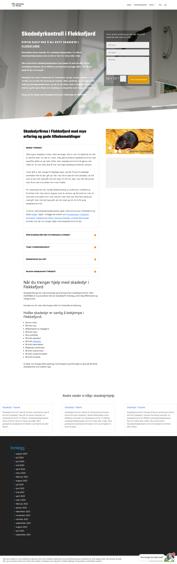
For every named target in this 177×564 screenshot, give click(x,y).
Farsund (58, 218)
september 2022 (23, 523)
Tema (151, 5)
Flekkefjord (31, 46)
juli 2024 (19, 457)
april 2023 (20, 496)
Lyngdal (74, 218)
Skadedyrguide (140, 5)
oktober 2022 (22, 519)
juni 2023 (20, 488)
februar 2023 (22, 503)
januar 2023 (21, 507)
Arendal (85, 218)
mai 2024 (20, 465)
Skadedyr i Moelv (73, 407)
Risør (50, 218)
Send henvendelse (138, 79)
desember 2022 (23, 511)
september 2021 (23, 534)
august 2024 (21, 453)
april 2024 (20, 469)
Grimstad (30, 218)
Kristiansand (73, 214)
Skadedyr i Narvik (11, 407)
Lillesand (84, 214)
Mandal (66, 218)
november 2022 (23, 515)
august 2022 (21, 527)
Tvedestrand (41, 218)
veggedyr (37, 341)
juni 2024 (20, 461)
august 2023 (21, 480)
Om (160, 5)
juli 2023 (19, 484)
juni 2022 (20, 530)
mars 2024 (21, 473)
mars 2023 (21, 500)
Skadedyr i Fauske (136, 407)
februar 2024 (22, 476)
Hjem (129, 5)
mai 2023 (20, 492)
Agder (34, 214)
